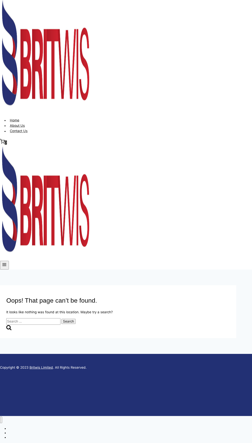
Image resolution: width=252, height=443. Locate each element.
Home (14, 120)
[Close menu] (1, 420)
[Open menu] (4, 265)
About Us (17, 126)
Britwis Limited (41, 367)
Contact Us (19, 131)
